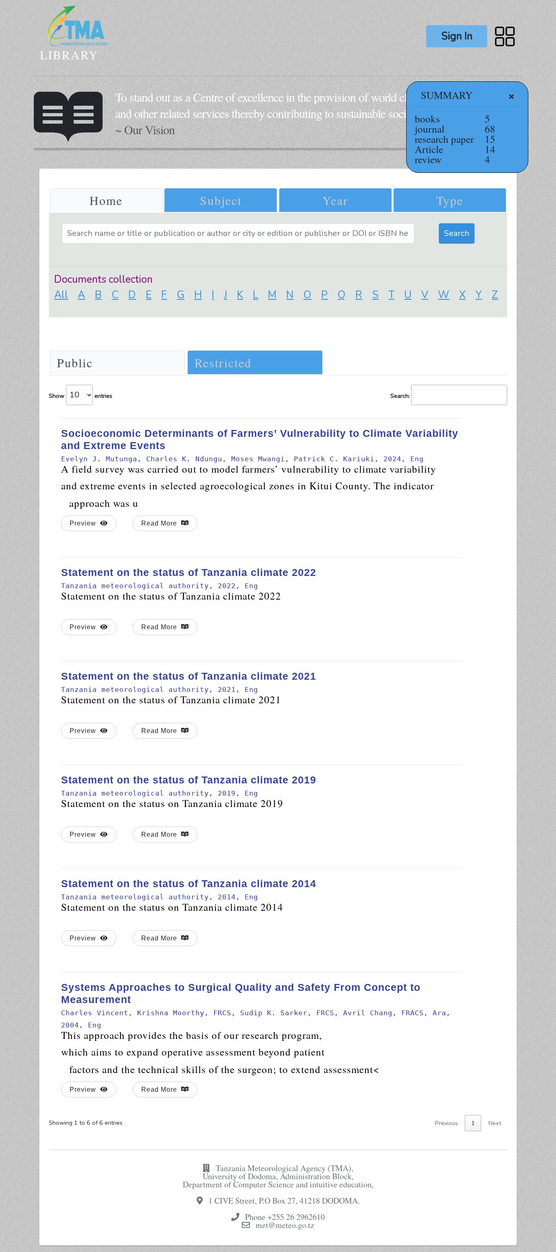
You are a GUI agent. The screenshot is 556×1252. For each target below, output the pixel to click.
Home (106, 200)
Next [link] (494, 1123)
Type (449, 200)
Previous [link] (446, 1123)
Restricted (223, 362)
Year (335, 200)
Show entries (80, 395)
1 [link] (473, 1123)
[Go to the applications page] (505, 36)
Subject (221, 200)
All (61, 295)
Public (75, 362)
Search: (400, 395)
